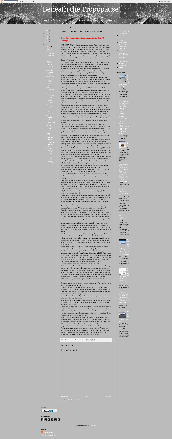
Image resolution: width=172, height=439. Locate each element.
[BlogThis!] (89, 340)
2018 (46, 33)
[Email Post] (83, 339)
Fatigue (121, 40)
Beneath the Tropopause (81, 9)
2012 (46, 44)
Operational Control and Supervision (122, 46)
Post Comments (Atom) (75, 400)
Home (86, 397)
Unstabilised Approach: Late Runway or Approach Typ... (50, 141)
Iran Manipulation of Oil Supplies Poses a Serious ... (50, 98)
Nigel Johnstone (48, 432)
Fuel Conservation (50, 89)
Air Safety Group (124, 31)
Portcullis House (123, 61)
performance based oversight (123, 54)
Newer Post (64, 397)
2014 (46, 42)
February (49, 49)
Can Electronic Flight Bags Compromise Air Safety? (50, 55)
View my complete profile (48, 435)
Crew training (123, 35)
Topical (121, 67)
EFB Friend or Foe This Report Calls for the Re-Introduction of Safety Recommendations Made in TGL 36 (124, 298)
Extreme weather (124, 38)
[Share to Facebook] (92, 340)
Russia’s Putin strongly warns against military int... (50, 81)
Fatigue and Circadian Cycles (49, 72)
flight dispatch (123, 43)
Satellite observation (122, 64)
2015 (46, 39)
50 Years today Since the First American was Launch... (50, 109)
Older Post (108, 397)
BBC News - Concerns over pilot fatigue (49, 150)
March (49, 47)
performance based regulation (123, 58)
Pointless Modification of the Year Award (50, 127)
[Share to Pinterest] (94, 340)
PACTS (121, 51)
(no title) (128, 143)
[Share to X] (91, 340)
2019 (46, 31)
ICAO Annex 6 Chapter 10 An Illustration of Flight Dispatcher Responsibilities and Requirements (124, 246)
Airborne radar (123, 33)
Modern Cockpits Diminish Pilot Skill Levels (49, 64)
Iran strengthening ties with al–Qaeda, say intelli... (50, 159)
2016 (46, 36)
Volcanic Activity (49, 134)
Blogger (93, 425)
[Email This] (87, 340)
